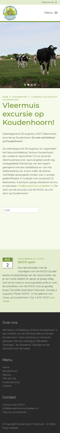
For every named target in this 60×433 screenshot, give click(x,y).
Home (5, 97)
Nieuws (6, 374)
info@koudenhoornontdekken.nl (35, 185)
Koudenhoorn (10, 370)
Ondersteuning (10, 382)
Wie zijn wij (9, 378)
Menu (48, 13)
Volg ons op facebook (14, 412)
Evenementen (19, 97)
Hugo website (10, 427)
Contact (6, 385)
